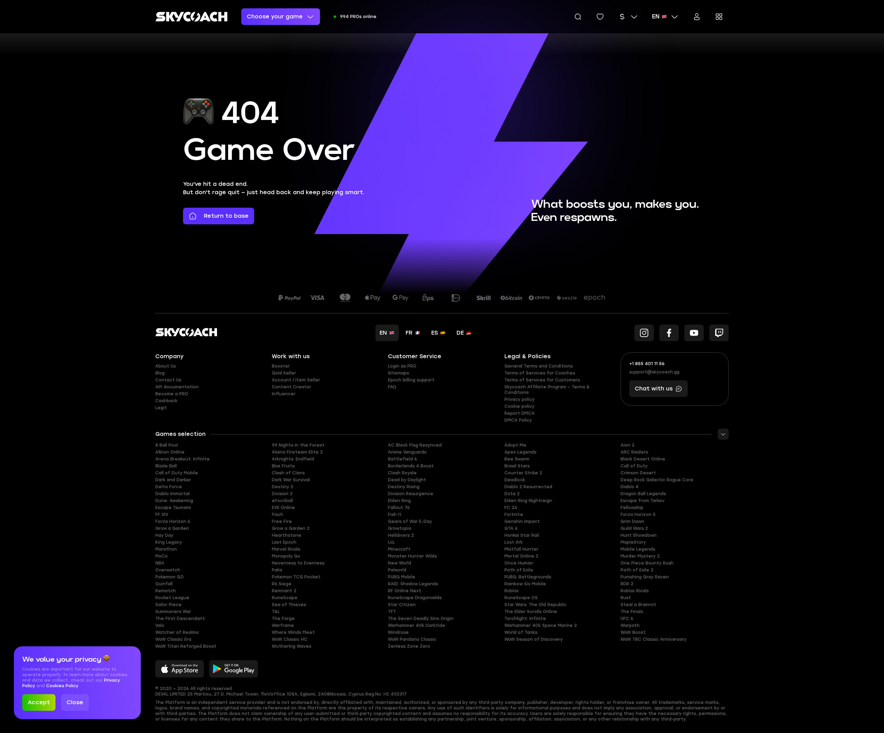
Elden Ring (399, 500)
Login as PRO (402, 366)
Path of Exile (518, 570)
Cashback (166, 400)
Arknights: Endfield (293, 459)
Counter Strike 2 (523, 473)
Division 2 (282, 493)
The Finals (632, 611)
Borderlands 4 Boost (411, 466)
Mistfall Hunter (521, 549)
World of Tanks (520, 632)
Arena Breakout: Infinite (182, 459)
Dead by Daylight (407, 479)
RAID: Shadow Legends (413, 583)
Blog (160, 373)
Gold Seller (284, 373)
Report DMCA (519, 413)
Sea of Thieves (289, 604)
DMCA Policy (518, 420)
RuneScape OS (521, 597)
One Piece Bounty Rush (647, 563)
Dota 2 (512, 493)
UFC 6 (627, 618)
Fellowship (632, 507)
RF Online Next (404, 590)
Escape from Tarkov (643, 500)
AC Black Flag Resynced (415, 445)
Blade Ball (166, 466)
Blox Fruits (283, 466)
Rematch (165, 590)
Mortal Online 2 (521, 556)
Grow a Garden (172, 528)
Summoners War (173, 611)
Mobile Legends (638, 549)
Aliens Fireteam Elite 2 (297, 452)
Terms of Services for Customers (542, 380)
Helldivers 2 (401, 535)
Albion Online (169, 452)
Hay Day (164, 535)
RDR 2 (627, 583)
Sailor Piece (168, 604)
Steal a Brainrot (638, 604)
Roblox (511, 590)
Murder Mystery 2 (640, 556)
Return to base (226, 216)
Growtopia (399, 528)
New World (399, 563)
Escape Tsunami (173, 507)
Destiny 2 (282, 486)
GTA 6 (511, 528)
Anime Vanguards (407, 452)
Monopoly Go (286, 556)
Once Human (518, 563)
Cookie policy (519, 406)
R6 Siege (282, 583)
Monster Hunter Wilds (412, 556)
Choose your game (275, 16)
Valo (159, 625)
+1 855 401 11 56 (647, 363)
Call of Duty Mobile (176, 473)
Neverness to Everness (298, 563)
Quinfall (164, 583)
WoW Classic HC (289, 639)
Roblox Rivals (635, 590)
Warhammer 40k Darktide (416, 625)
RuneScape (284, 597)
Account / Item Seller (296, 380)
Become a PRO (171, 393)
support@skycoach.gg (654, 372)
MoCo (161, 556)
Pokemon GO (169, 577)
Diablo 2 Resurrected (528, 486)
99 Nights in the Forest (298, 445)
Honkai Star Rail (521, 535)
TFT (392, 611)
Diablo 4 (630, 486)
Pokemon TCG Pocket (296, 577)
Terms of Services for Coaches (539, 373)
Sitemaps (398, 373)
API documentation (177, 387)
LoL (391, 542)
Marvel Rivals (286, 549)
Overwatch (167, 570)
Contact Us (168, 380)
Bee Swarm (516, 459)
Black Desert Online (643, 459)
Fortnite (513, 514)
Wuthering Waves (291, 646)
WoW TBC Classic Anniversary (653, 639)
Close (75, 702)
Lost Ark (513, 542)
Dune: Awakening (174, 500)
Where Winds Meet (293, 632)
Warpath (630, 625)
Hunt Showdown (639, 535)
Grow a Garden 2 (291, 528)
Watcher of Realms (177, 632)
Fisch (277, 514)
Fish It (394, 514)
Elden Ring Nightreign (528, 500)
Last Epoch (284, 542)
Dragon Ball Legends (643, 493)
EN (655, 16)
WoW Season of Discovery (533, 639)
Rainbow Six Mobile (525, 583)
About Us (165, 366)
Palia (277, 570)
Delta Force (168, 486)
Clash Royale (402, 473)
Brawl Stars (517, 466)
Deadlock (514, 479)
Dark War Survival (291, 479)
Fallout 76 (399, 507)
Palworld (397, 570)
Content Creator (291, 387)
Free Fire (282, 521)
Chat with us (654, 388)
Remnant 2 (284, 590)
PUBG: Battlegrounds (527, 577)
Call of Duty (634, 466)
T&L (276, 611)
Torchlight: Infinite (525, 618)
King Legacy (168, 542)
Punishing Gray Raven (645, 577)
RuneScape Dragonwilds (415, 597)
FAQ (392, 387)
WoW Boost (633, 632)
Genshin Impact (522, 521)
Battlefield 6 (402, 459)
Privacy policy (519, 399)
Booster (281, 366)
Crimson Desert (638, 473)
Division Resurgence (410, 493)
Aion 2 (627, 445)
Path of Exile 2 (637, 570)
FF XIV (161, 514)
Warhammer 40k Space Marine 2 (540, 625)
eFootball (282, 500)
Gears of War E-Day (410, 521)
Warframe (283, 625)
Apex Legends (520, 452)
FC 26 (510, 507)
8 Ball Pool (166, 445)
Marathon (166, 549)
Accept (39, 702)
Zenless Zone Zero (409, 646)
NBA (159, 563)
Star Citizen (402, 604)
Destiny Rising (403, 486)
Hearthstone (286, 535)
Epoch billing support (411, 380)
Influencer (283, 393)
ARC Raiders (634, 452)
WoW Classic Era (173, 639)
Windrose (398, 632)
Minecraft (399, 549)
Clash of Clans (288, 473)
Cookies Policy (62, 685)
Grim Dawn (632, 521)
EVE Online (283, 507)
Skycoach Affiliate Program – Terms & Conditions (547, 390)
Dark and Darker (173, 479)
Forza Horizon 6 (172, 521)
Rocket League (172, 597)
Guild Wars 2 (634, 528)
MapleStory (633, 542)
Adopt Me (515, 445)
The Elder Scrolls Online (530, 611)
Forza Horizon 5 (638, 514)
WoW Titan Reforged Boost (185, 646)
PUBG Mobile (401, 577)
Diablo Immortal (172, 493)
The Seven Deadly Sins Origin (420, 618)
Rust (626, 597)
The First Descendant (180, 618)
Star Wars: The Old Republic (535, 604)
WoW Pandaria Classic (412, 639)
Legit (161, 407)
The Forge (283, 618)
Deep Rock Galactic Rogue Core (657, 479)
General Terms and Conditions (538, 366)
